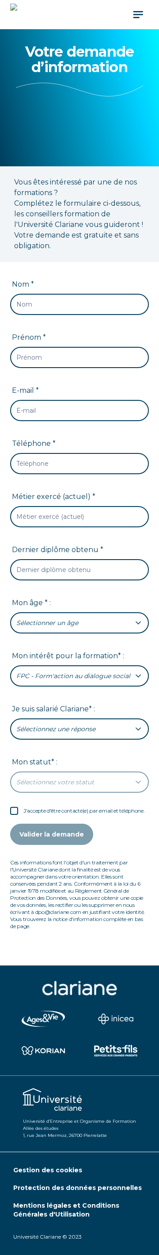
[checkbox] (14, 811)
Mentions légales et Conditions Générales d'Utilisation (66, 1209)
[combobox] (79, 622)
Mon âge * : (31, 603)
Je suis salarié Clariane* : (53, 709)
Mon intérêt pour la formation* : (68, 656)
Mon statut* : (34, 762)
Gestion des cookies (47, 1170)
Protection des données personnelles (77, 1188)
